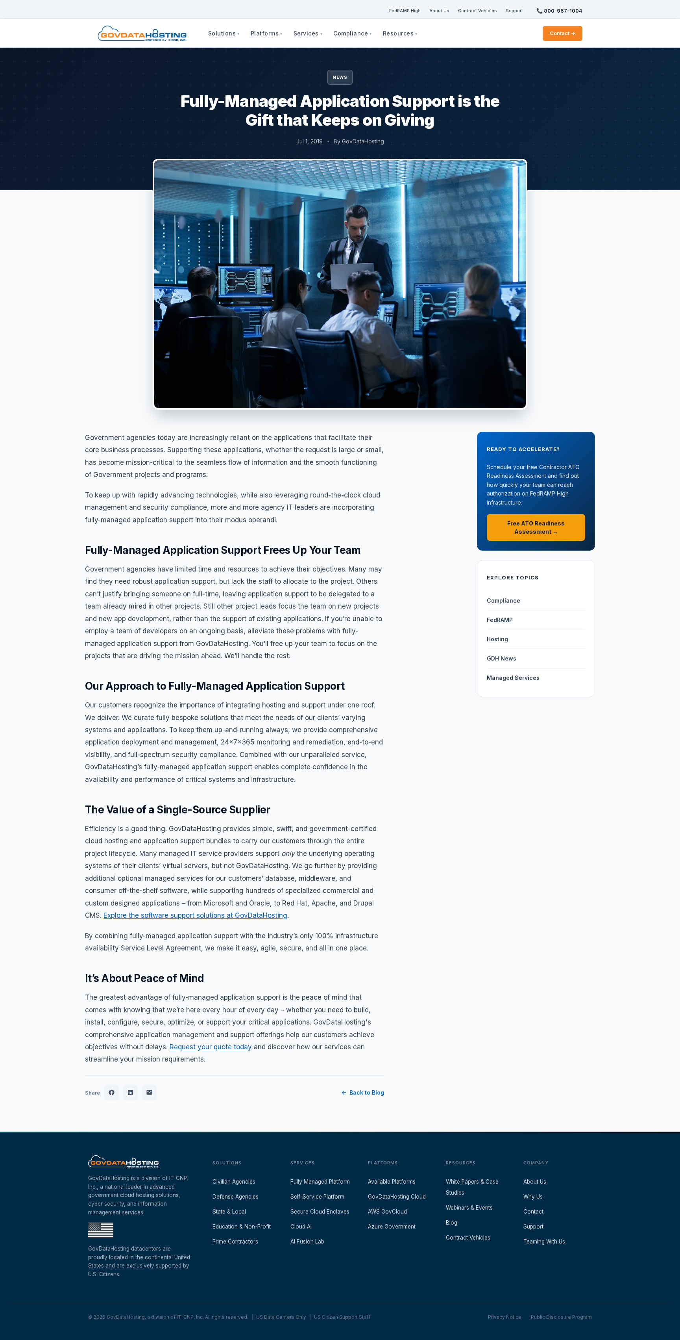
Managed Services (513, 677)
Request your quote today (211, 1047)
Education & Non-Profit (242, 1226)
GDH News (501, 658)
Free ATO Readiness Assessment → (536, 527)
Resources (398, 33)
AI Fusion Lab (307, 1241)
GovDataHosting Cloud (397, 1196)
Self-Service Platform (317, 1196)
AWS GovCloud (387, 1211)
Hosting (497, 639)
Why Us (533, 1196)
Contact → (562, 33)
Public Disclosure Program (561, 1317)
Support (514, 10)
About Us (439, 10)
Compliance (350, 33)
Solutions (222, 33)
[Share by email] (149, 1092)
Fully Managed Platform (320, 1182)
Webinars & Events (469, 1208)
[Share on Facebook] (111, 1092)
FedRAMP (500, 619)
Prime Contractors (235, 1241)
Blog (451, 1222)
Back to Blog (366, 1092)
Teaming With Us (544, 1241)
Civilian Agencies (234, 1182)
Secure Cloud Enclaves (319, 1211)
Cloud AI (301, 1226)
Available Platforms (392, 1182)
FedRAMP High (405, 10)
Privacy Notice (504, 1317)
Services (306, 33)
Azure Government (392, 1226)
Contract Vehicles (477, 10)
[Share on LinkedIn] (130, 1092)
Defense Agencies (236, 1196)
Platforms (265, 33)
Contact (533, 1211)
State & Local (229, 1211)
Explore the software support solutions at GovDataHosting (195, 915)
